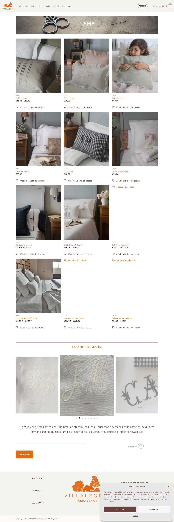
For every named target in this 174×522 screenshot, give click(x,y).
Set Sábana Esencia (24, 245)
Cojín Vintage (69, 98)
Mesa (26, 6)
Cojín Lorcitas (21, 98)
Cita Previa (67, 6)
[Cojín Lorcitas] (38, 66)
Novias (56, 6)
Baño (33, 6)
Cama (41, 6)
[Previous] (21, 385)
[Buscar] (20, 6)
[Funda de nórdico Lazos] (86, 286)
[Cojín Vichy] (86, 139)
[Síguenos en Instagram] (141, 446)
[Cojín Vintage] (86, 66)
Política (135, 515)
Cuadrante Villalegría (120, 171)
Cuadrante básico (23, 171)
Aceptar (120, 509)
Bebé (48, 6)
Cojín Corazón (117, 98)
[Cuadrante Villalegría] (135, 139)
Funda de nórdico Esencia (26, 318)
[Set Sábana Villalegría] (86, 212)
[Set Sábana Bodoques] (135, 212)
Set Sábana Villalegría (73, 245)
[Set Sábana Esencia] (38, 212)
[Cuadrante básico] (38, 139)
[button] (168, 486)
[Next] (152, 385)
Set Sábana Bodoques (121, 245)
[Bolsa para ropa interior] (135, 286)
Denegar (153, 509)
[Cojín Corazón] (135, 66)
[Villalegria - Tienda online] (8, 6)
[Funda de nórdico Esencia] (38, 286)
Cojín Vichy (68, 171)
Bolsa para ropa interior (122, 318)
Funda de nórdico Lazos (74, 318)
